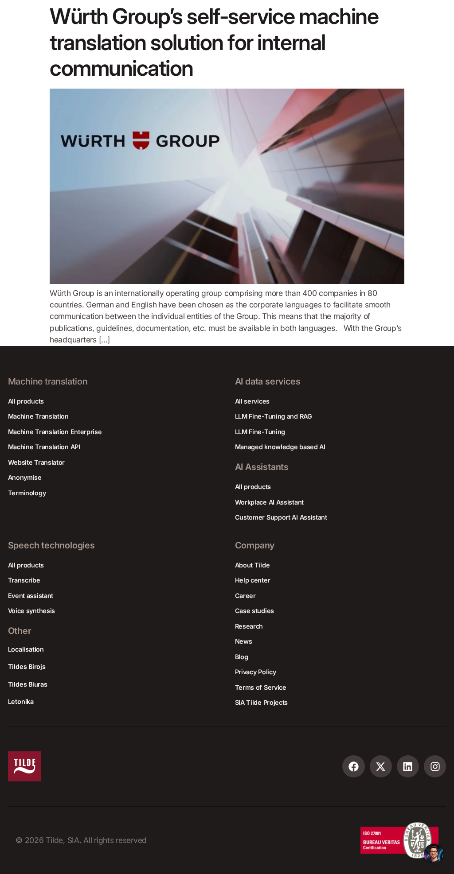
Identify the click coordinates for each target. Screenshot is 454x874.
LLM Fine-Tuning (260, 431)
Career (245, 595)
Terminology (27, 493)
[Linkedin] (408, 766)
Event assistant (31, 595)
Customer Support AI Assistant (281, 517)
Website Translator (36, 462)
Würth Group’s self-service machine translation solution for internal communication (214, 42)
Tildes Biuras (27, 684)
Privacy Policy (255, 672)
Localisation (26, 649)
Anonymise (25, 477)
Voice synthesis (31, 610)
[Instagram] (435, 766)
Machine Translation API (44, 447)
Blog (241, 656)
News (243, 641)
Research (249, 626)
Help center (252, 580)
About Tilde (252, 565)
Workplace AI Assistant (269, 502)
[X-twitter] (381, 766)
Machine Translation (38, 416)
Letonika (21, 701)
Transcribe (24, 580)
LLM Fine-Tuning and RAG (273, 416)
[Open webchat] (433, 853)
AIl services (252, 401)
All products (26, 401)
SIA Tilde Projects (261, 702)
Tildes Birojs (27, 666)
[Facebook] (353, 766)
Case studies (254, 610)
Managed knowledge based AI (280, 447)
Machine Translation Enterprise (55, 431)
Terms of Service (260, 687)
